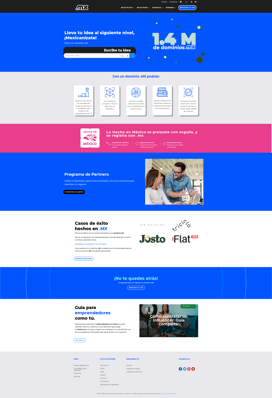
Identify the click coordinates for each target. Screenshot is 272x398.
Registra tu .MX (187, 7)
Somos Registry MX (81, 365)
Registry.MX (126, 7)
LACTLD (103, 378)
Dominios (156, 7)
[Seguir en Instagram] (189, 369)
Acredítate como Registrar (80, 369)
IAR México (104, 365)
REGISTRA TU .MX (136, 288)
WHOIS (164, 2)
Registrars (142, 7)
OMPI (102, 369)
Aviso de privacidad (168, 393)
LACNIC (103, 375)
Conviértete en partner (74, 192)
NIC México (104, 381)
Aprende (170, 7)
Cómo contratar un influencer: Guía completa (169, 320)
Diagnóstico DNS (133, 369)
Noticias (77, 376)
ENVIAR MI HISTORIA (84, 259)
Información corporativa (109, 385)
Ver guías (80, 340)
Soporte (173, 2)
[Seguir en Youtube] (193, 369)
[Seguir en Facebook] (180, 369)
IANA (102, 372)
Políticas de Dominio (134, 372)
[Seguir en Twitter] (184, 369)
